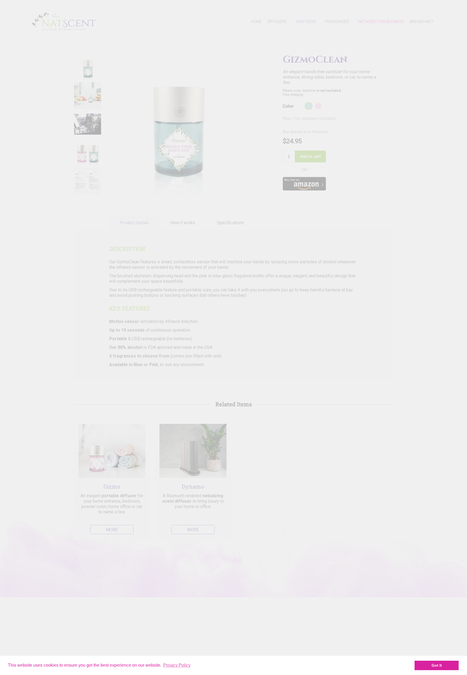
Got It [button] (437, 665)
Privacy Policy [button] (177, 665)
